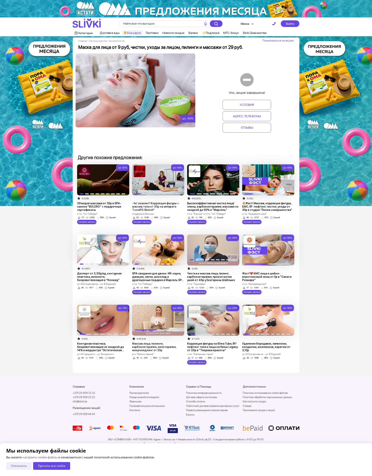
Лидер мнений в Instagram (144, 397)
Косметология (117, 41)
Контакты (134, 410)
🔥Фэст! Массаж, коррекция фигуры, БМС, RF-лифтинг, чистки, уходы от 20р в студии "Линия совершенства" (267, 206)
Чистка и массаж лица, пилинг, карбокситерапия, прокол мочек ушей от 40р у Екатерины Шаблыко (211, 277)
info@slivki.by (80, 401)
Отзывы (247, 127)
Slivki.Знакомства (254, 33)
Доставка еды (110, 33)
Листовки (152, 33)
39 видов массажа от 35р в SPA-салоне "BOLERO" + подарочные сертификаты (99, 206)
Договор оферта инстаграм (201, 397)
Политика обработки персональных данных (267, 397)
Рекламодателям (139, 392)
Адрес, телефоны (247, 116)
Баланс (193, 33)
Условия (247, 105)
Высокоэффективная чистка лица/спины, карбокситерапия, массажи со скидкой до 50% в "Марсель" (213, 206)
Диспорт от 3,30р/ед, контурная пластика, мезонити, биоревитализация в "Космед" (99, 277)
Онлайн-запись (86, 222)
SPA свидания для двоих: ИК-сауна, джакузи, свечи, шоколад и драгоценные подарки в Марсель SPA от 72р (158, 278)
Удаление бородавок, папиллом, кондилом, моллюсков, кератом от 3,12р (266, 347)
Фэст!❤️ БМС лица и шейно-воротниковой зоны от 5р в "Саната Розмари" (266, 277)
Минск (245, 24)
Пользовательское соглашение (147, 405)
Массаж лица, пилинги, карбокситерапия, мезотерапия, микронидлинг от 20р (154, 347)
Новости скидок (173, 33)
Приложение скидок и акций (259, 410)
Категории (85, 33)
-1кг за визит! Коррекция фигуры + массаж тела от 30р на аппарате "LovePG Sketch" (155, 206)
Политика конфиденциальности (204, 392)
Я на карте (134, 33)
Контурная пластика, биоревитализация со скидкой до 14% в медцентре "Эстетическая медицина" (100, 348)
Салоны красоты (98, 41)
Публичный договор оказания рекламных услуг (212, 405)
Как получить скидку (254, 401)
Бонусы (190, 414)
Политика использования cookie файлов (265, 392)
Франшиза (135, 401)
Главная (82, 41)
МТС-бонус (231, 33)
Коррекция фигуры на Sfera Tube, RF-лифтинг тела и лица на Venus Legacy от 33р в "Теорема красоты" (212, 347)
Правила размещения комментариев (206, 410)
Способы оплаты (195, 401)
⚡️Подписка (210, 33)
